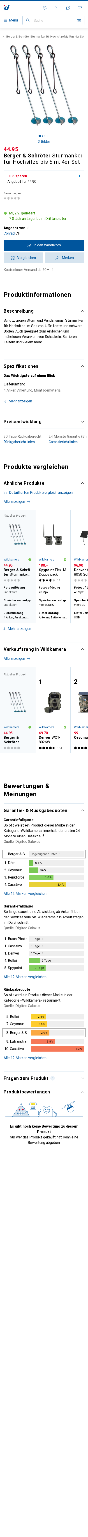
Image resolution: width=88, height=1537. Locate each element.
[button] (44, 216)
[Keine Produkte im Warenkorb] (79, 7)
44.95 (11, 149)
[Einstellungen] (44, 7)
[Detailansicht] (44, 869)
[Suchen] (28, 20)
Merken (68, 258)
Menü (13, 20)
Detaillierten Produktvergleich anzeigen (41, 492)
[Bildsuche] (79, 20)
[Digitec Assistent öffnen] (68, 7)
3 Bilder (44, 141)
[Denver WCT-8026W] (52, 710)
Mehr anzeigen (19, 629)
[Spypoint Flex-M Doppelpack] (52, 547)
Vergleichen (26, 258)
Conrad (9, 233)
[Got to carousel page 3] (47, 136)
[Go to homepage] (7, 7)
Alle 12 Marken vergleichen (25, 893)
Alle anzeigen (14, 501)
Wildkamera (11, 559)
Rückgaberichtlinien (19, 442)
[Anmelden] (56, 7)
